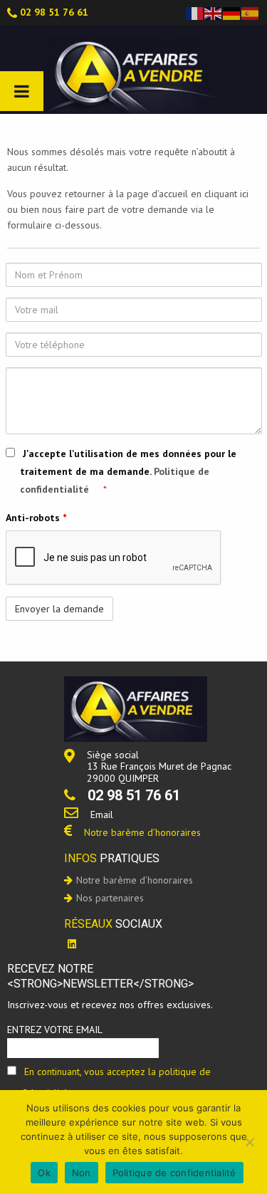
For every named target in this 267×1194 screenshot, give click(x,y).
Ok (44, 1172)
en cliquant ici (219, 193)
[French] (195, 12)
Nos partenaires (110, 897)
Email (101, 814)
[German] (232, 12)
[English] (213, 12)
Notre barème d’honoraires (142, 832)
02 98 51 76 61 (54, 12)
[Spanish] (250, 12)
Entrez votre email (55, 1029)
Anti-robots (36, 517)
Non (81, 1172)
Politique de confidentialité (174, 1172)
